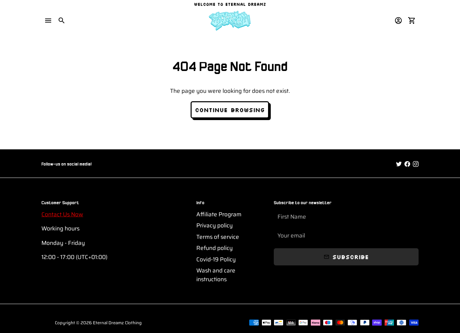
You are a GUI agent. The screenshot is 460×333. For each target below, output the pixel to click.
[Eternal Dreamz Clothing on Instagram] (416, 164)
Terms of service (217, 237)
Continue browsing (230, 109)
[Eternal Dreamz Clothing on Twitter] (399, 164)
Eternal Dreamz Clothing (117, 322)
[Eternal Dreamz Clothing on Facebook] (407, 164)
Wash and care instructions (215, 275)
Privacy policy (214, 225)
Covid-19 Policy (216, 259)
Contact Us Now (62, 214)
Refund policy (214, 248)
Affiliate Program (218, 214)
